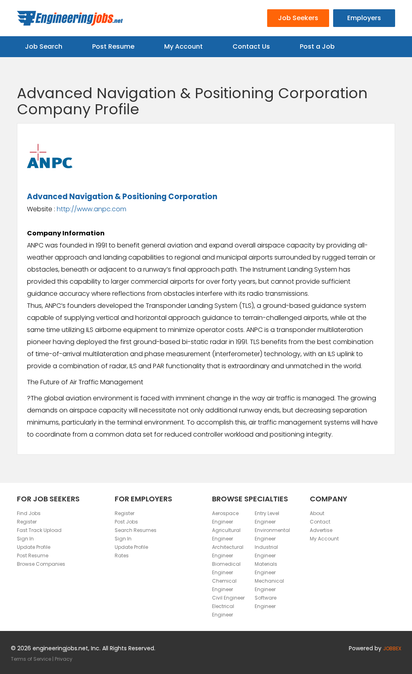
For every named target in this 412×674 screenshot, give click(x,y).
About (317, 513)
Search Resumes (136, 530)
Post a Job (317, 46)
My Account (183, 46)
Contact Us (251, 46)
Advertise (321, 530)
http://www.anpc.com (91, 209)
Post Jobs (126, 521)
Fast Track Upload (39, 530)
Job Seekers (298, 18)
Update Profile (33, 547)
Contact (320, 521)
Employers (364, 18)
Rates (122, 555)
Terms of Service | (33, 658)
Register (27, 521)
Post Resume (113, 46)
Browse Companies (41, 564)
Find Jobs (29, 513)
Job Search (43, 46)
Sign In (25, 538)
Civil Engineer (228, 597)
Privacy (63, 658)
